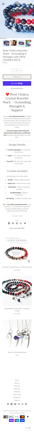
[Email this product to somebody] (25, 223)
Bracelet (20, 216)
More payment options (17, 88)
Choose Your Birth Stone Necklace (17, 352)
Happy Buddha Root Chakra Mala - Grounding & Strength (17, 310)
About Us (17, 383)
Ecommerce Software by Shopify (17, 413)
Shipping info (17, 397)
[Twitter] (8, 404)
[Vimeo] (19, 404)
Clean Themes (27, 411)
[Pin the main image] (17, 223)
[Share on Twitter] (13, 223)
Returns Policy (17, 394)
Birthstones (17, 389)
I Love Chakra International (13, 411)
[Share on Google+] (21, 223)
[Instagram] (22, 404)
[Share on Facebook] (9, 223)
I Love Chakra (15, 216)
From (17, 270)
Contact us (17, 400)
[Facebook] (12, 404)
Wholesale (17, 392)
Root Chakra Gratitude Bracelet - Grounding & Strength (17, 267)
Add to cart (17, 77)
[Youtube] (15, 404)
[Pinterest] (26, 404)
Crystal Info (17, 386)
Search (17, 380)
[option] (6, 43)
